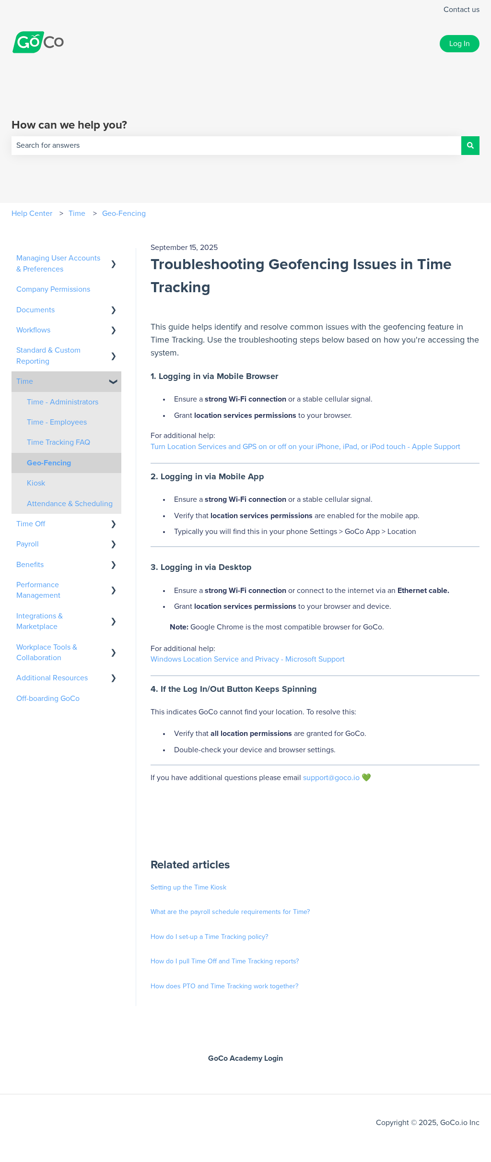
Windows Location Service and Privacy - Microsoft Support (248, 659)
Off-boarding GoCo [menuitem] (48, 698)
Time (77, 213)
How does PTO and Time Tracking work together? (224, 986)
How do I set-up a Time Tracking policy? (209, 937)
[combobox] (236, 145)
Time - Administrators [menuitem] (62, 402)
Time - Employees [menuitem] (57, 422)
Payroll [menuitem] (27, 544)
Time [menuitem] (24, 381)
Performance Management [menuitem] (38, 590)
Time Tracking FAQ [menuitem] (58, 442)
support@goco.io (331, 778)
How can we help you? (69, 125)
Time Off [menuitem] (30, 524)
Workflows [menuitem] (33, 330)
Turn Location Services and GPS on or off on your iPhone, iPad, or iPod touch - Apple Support (305, 447)
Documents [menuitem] (35, 310)
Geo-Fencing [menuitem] (49, 463)
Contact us (461, 9)
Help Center (32, 213)
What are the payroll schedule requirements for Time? (230, 912)
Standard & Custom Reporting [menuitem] (48, 355)
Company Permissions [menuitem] (53, 289)
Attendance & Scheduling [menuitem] (70, 504)
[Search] (470, 145)
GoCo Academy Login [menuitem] (245, 1058)
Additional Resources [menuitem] (52, 678)
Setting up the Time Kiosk (188, 887)
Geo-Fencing (124, 213)
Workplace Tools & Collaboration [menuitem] (46, 652)
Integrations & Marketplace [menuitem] (39, 621)
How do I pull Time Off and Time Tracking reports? (225, 961)
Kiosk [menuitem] (36, 483)
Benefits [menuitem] (30, 565)
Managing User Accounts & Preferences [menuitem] (58, 263)
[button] (113, 259)
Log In (459, 43)
